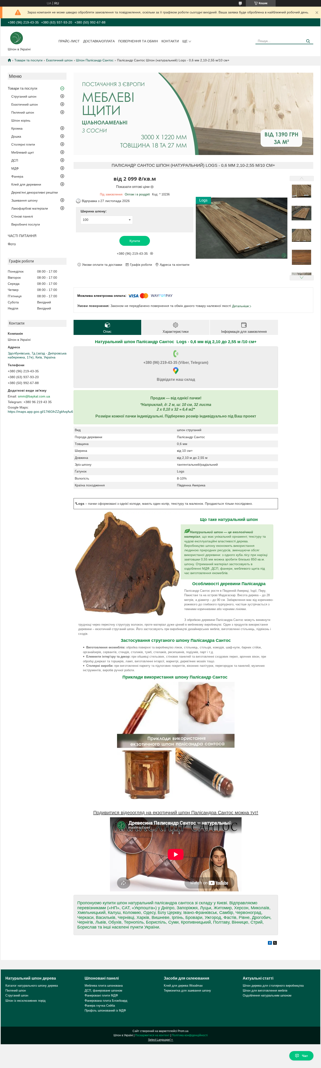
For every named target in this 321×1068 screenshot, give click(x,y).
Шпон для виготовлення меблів (265, 990)
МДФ (15, 168)
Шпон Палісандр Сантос (95, 60)
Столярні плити (23, 144)
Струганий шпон (23, 96)
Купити (134, 241)
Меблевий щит (22, 152)
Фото (12, 244)
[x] (275, 943)
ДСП (14, 160)
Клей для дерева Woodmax (183, 985)
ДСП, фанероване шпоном (103, 990)
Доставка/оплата (99, 41)
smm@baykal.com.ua (34, 396)
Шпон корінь (20, 120)
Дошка (16, 136)
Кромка (17, 128)
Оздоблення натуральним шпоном (267, 995)
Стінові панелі (22, 216)
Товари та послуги (28, 60)
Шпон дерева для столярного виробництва (273, 985)
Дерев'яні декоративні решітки (34, 192)
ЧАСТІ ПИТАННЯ (22, 236)
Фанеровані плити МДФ (101, 995)
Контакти (170, 41)
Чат (305, 1056)
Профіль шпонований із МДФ (105, 1010)
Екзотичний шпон (59, 60)
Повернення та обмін (138, 41)
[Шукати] (308, 41)
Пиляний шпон (22, 112)
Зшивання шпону (24, 200)
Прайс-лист (69, 41)
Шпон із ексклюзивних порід (25, 1000)
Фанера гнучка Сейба (100, 1005)
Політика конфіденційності (190, 1035)
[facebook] (270, 943)
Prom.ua (183, 1031)
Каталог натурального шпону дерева (31, 985)
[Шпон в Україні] (16, 38)
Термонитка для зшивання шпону (187, 990)
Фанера (17, 176)
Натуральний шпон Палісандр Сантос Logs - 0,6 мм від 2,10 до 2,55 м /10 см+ (176, 341)
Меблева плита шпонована (104, 985)
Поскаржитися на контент (152, 1035)
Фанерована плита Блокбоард (106, 1000)
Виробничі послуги (25, 224)
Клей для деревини (26, 184)
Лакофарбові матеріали (29, 208)
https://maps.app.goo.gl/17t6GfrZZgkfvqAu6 (40, 411)
